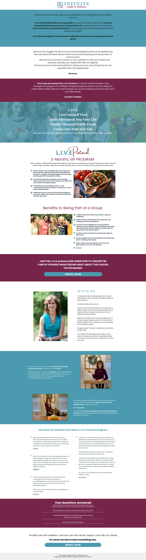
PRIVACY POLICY (87, 557)
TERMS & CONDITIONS (74, 557)
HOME (56, 557)
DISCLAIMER (62, 557)
